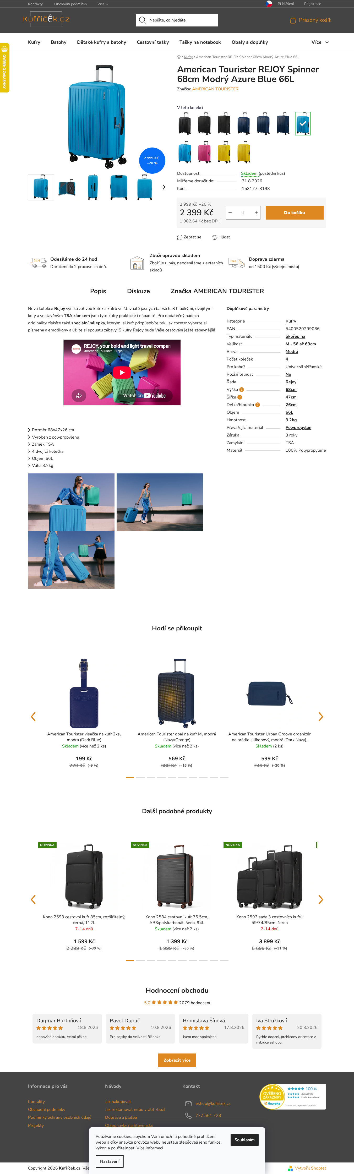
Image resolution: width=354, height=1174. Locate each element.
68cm (291, 389)
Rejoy (291, 382)
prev (33, 717)
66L (289, 412)
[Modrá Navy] (244, 123)
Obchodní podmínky (70, 4)
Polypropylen (298, 427)
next (321, 717)
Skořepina (295, 336)
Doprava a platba (121, 1117)
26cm (291, 405)
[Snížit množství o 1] (230, 212)
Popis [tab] (98, 291)
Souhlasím (245, 1140)
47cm (291, 397)
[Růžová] (205, 152)
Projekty (36, 1125)
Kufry (291, 321)
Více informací (150, 1148)
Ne (288, 374)
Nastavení (109, 1161)
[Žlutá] (224, 152)
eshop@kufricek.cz (212, 1103)
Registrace (312, 3)
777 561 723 (208, 1115)
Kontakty (35, 4)
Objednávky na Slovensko (129, 1125)
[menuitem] (34, 42)
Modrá (292, 351)
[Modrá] (303, 123)
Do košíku (294, 213)
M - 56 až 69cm (301, 344)
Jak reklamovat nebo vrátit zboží (135, 1109)
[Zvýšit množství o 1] (256, 212)
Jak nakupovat (118, 1102)
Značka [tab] (217, 291)
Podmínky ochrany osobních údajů (59, 1117)
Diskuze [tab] (138, 291)
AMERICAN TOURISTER (215, 89)
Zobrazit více (177, 1060)
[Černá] (185, 123)
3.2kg (291, 420)
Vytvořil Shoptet (310, 1168)
